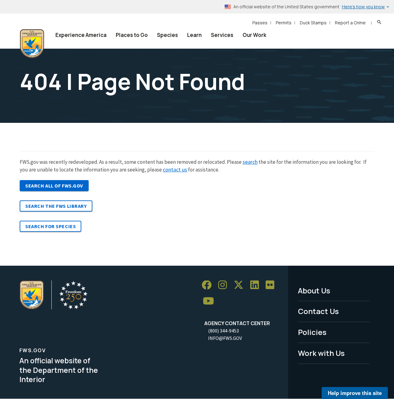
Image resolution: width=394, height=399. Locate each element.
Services (222, 34)
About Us (314, 290)
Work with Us (321, 353)
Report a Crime (350, 23)
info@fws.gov (225, 338)
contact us (175, 169)
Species (167, 34)
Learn (194, 34)
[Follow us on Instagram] (224, 285)
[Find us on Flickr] (272, 285)
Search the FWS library (56, 206)
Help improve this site (355, 393)
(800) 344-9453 (223, 331)
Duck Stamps (313, 23)
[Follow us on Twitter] (241, 285)
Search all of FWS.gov (54, 186)
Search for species (50, 226)
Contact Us (318, 311)
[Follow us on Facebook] (209, 285)
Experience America (81, 34)
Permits (283, 23)
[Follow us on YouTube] (210, 301)
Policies (312, 332)
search (250, 161)
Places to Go (132, 34)
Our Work (254, 34)
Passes (259, 23)
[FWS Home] (32, 43)
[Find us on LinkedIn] (256, 285)
